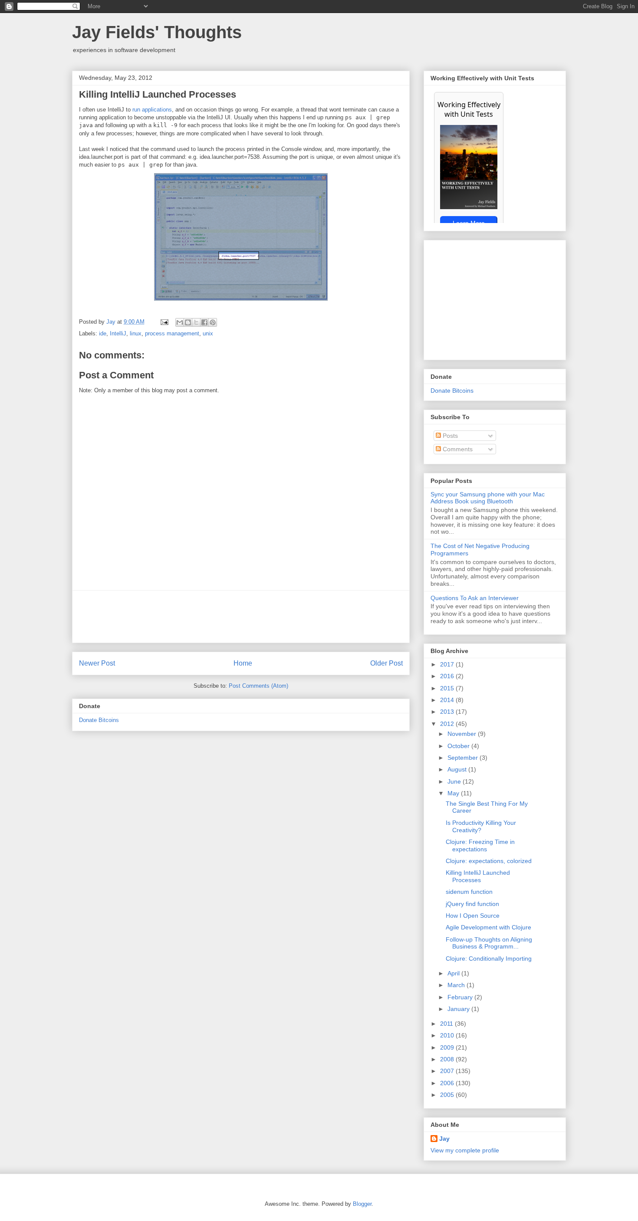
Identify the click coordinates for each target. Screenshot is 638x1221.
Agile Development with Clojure (488, 927)
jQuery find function (472, 903)
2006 (448, 1083)
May (454, 793)
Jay (111, 321)
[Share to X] (196, 322)
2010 (448, 1035)
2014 (448, 699)
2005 (448, 1094)
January (459, 1008)
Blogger (362, 1204)
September (463, 757)
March (457, 984)
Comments (457, 449)
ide (102, 333)
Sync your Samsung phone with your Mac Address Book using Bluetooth (488, 498)
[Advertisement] (241, 616)
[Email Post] (164, 321)
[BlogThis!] (188, 322)
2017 (448, 664)
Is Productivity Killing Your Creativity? (481, 826)
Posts (449, 435)
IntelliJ (118, 333)
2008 (448, 1059)
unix (208, 333)
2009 (448, 1047)
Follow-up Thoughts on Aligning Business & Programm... (489, 943)
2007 (448, 1070)
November (462, 733)
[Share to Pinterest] (212, 322)
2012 (448, 723)
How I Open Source (473, 915)
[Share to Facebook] (204, 322)
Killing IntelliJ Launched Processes (478, 876)
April (454, 973)
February (460, 997)
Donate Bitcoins (99, 720)
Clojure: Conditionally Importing (489, 958)
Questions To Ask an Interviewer (475, 597)
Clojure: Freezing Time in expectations (480, 845)
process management (172, 333)
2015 (448, 688)
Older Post (386, 663)
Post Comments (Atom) (258, 686)
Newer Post (97, 663)
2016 (448, 676)
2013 (448, 711)
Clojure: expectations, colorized (489, 860)
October (459, 745)
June (455, 781)
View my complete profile (465, 1150)
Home (242, 663)
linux (135, 333)
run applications (152, 109)
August (457, 769)
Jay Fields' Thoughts (157, 32)
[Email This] (179, 322)
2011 (447, 1023)
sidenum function (469, 891)
